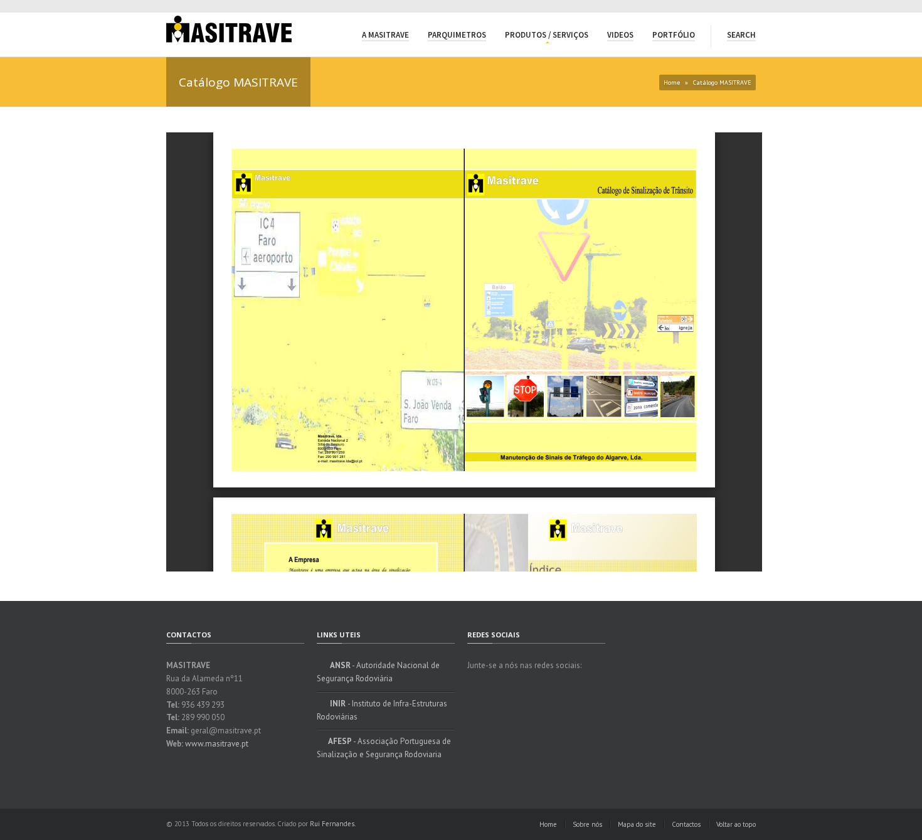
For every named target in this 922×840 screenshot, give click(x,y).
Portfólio (673, 34)
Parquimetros (457, 34)
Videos (620, 34)
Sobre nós (587, 824)
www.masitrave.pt (216, 743)
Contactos (686, 824)
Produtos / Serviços (546, 34)
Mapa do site (637, 824)
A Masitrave (385, 34)
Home (672, 82)
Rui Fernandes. (333, 823)
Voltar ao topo (736, 824)
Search (741, 34)
